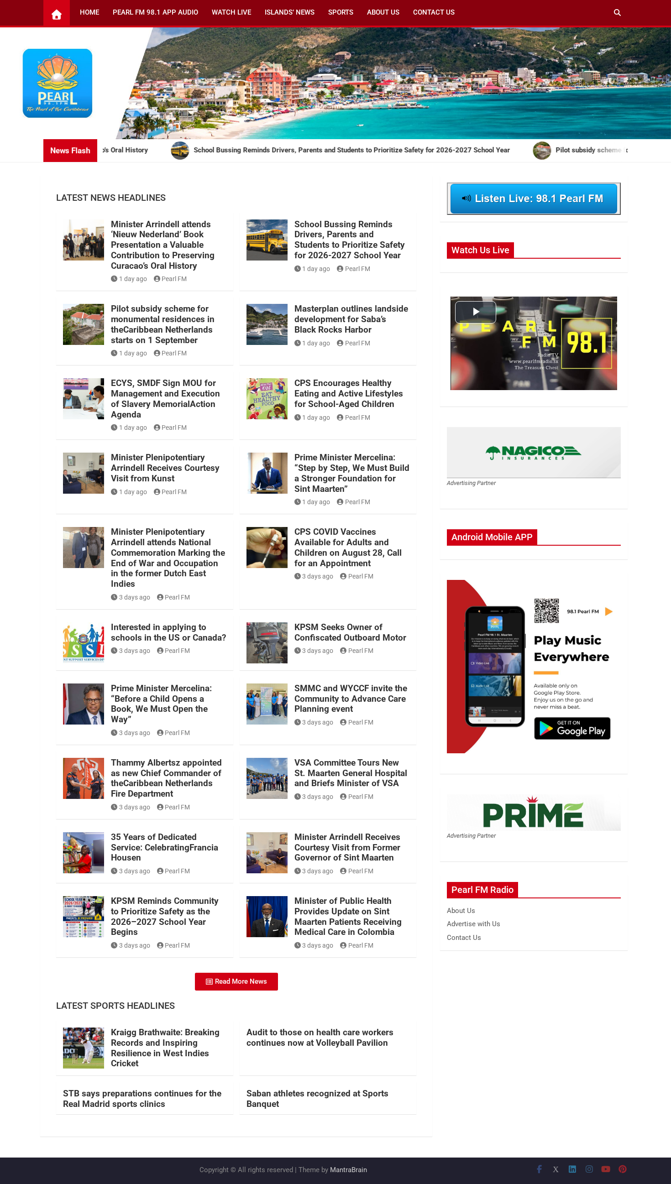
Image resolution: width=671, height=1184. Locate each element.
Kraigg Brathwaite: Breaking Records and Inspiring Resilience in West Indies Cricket (165, 1048)
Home (89, 12)
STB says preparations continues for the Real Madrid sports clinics (142, 1098)
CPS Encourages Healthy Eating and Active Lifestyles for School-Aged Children (348, 393)
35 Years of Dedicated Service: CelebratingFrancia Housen (164, 847)
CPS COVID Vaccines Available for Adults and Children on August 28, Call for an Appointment (348, 547)
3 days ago (134, 597)
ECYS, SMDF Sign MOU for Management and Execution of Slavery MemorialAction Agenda (165, 398)
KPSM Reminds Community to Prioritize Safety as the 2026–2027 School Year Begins (165, 916)
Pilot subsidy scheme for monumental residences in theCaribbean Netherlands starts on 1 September (163, 324)
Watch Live (231, 12)
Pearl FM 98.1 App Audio (155, 12)
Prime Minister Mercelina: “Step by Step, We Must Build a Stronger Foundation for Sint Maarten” (351, 473)
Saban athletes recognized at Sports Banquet (317, 1098)
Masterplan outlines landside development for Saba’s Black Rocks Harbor (351, 319)
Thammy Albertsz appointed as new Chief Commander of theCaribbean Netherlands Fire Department (166, 778)
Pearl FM (174, 278)
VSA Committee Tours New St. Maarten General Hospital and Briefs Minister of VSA (350, 773)
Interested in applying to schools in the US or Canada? (168, 632)
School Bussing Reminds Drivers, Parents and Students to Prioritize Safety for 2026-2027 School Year (349, 240)
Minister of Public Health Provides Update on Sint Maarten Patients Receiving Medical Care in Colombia (348, 916)
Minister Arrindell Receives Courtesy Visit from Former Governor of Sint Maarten (347, 847)
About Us (383, 12)
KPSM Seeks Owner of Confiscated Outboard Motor (350, 632)
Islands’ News (290, 12)
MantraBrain (348, 1170)
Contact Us (434, 12)
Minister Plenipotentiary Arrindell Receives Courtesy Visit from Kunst (165, 468)
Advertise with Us (473, 924)
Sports (340, 12)
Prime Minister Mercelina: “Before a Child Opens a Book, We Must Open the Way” (161, 704)
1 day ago (133, 278)
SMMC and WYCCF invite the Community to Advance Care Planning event (350, 699)
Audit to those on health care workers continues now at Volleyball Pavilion (319, 1037)
